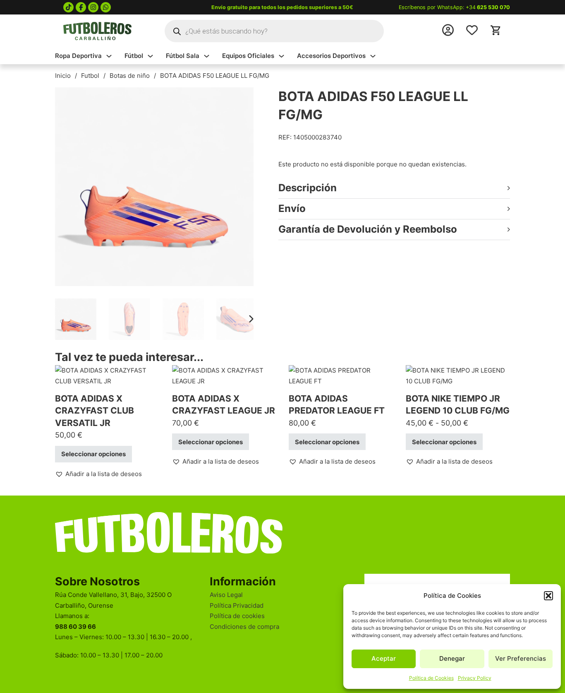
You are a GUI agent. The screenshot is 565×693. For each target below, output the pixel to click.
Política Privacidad (236, 605)
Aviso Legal (226, 595)
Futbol (90, 75)
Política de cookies (237, 616)
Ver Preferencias (520, 658)
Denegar (452, 658)
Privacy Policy (474, 678)
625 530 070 (493, 7)
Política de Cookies (431, 678)
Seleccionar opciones (93, 454)
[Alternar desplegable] (109, 56)
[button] (548, 596)
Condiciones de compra (244, 626)
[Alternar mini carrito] (496, 30)
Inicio (63, 75)
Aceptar (383, 658)
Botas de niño (130, 75)
